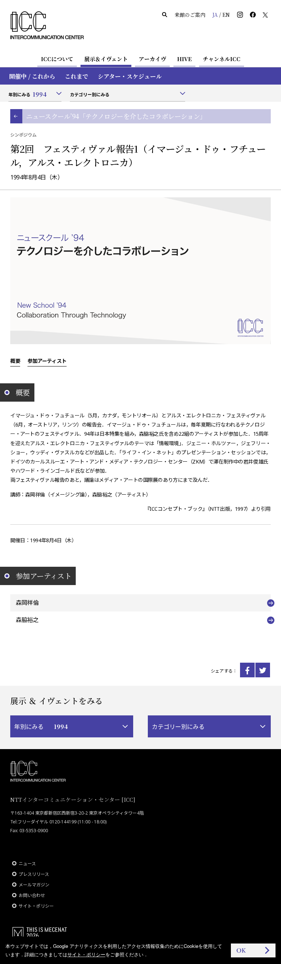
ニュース (27, 863)
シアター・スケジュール (130, 76)
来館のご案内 (190, 14)
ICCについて (57, 59)
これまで (76, 76)
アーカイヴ (152, 59)
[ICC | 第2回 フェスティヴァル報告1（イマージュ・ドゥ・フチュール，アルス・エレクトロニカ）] (247, 670)
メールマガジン (34, 885)
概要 (15, 360)
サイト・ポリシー (36, 906)
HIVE (184, 59)
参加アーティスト (47, 360)
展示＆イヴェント (106, 59)
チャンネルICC (221, 59)
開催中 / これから (32, 76)
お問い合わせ (32, 895)
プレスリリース (34, 874)
